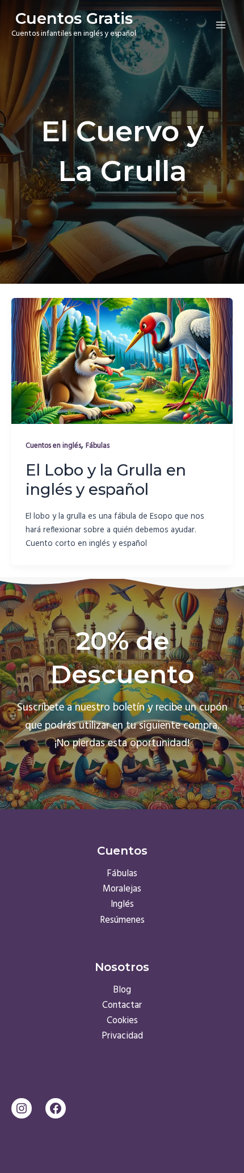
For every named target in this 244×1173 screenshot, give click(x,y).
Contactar (122, 1005)
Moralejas (122, 889)
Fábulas (98, 446)
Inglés (122, 904)
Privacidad (122, 1036)
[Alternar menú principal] (220, 24)
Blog (122, 990)
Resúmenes (122, 920)
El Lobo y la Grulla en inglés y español (106, 480)
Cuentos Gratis (74, 18)
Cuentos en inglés (53, 446)
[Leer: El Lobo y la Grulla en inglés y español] (122, 361)
